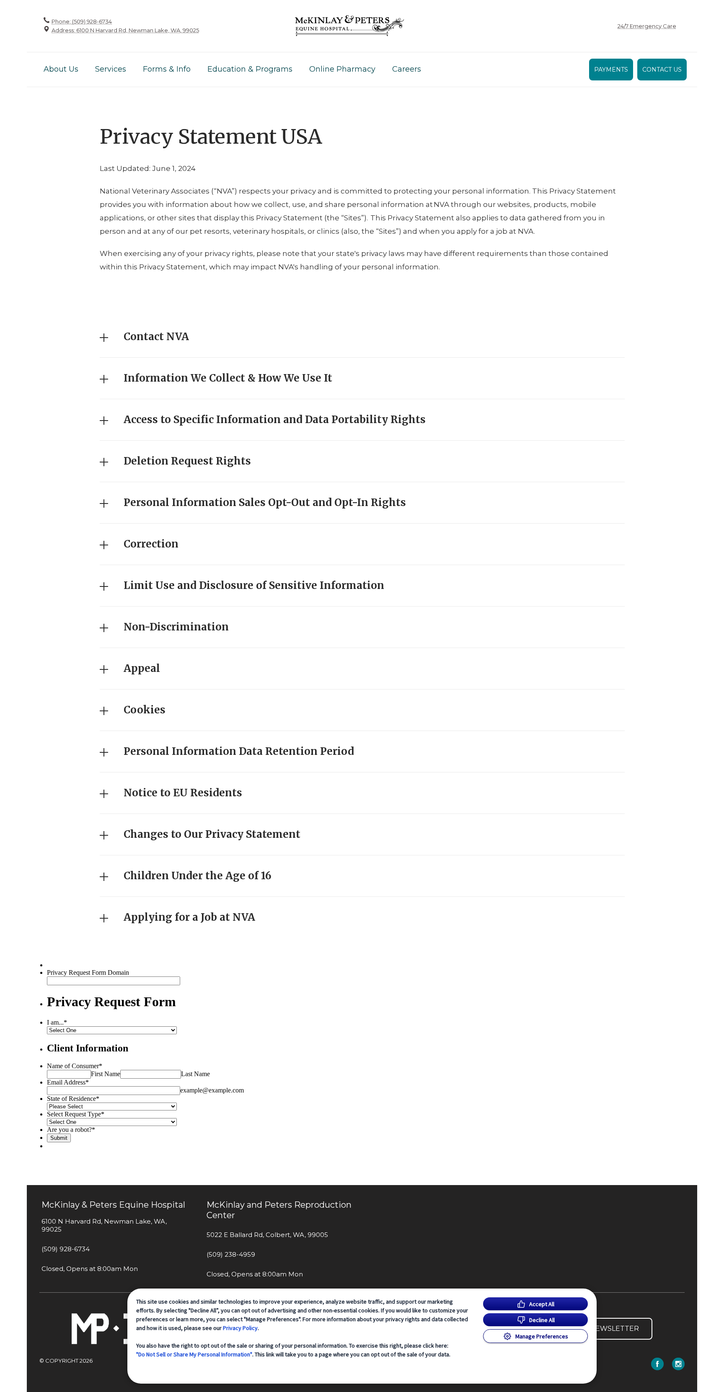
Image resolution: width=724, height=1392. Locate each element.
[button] (362, 337)
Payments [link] (611, 69)
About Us (61, 69)
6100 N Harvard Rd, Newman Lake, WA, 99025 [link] (104, 1225)
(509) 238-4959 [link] (231, 1254)
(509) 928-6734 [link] (65, 1249)
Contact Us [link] (662, 69)
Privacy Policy (240, 1328)
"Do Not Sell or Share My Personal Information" (194, 1354)
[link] (349, 25)
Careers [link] (406, 69)
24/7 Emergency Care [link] (647, 26)
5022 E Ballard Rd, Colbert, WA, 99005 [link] (267, 1235)
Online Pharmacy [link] (342, 69)
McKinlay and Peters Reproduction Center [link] (279, 1210)
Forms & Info (167, 69)
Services (110, 69)
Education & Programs (249, 69)
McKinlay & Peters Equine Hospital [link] (113, 1205)
